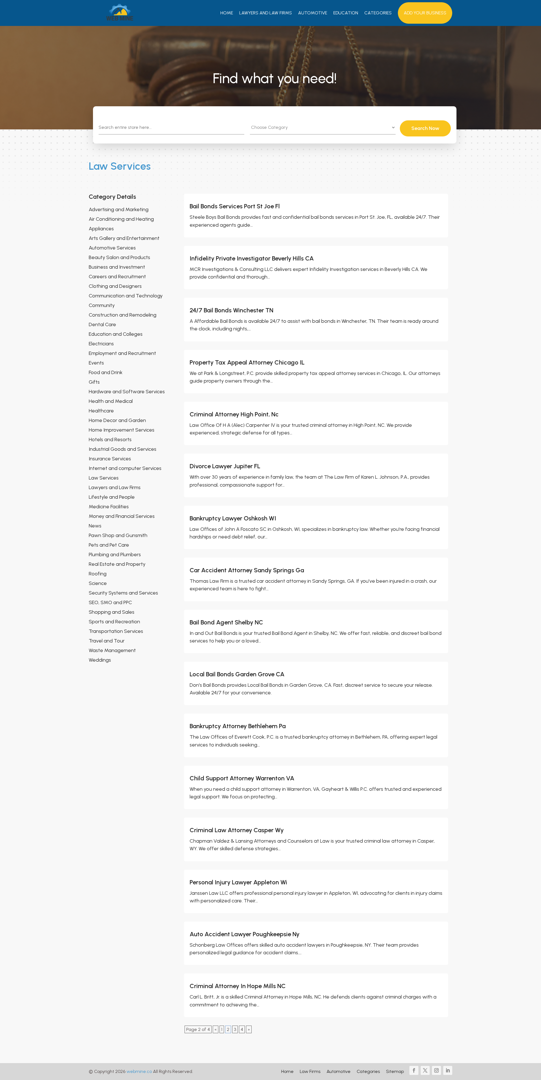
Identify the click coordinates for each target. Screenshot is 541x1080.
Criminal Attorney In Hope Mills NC (238, 986)
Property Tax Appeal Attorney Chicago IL (247, 362)
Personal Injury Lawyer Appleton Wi (238, 882)
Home (226, 13)
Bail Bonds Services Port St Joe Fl (235, 206)
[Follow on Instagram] (436, 1070)
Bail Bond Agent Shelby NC (226, 622)
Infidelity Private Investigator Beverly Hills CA (252, 258)
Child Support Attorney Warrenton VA (242, 778)
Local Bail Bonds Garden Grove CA (237, 674)
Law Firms (310, 1072)
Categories (378, 13)
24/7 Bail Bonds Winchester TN (231, 310)
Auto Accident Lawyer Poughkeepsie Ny (245, 934)
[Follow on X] (425, 1070)
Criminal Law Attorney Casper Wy (237, 830)
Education (345, 13)
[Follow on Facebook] (413, 1070)
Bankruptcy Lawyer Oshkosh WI (233, 518)
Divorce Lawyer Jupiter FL (225, 466)
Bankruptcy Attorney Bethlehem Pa (238, 726)
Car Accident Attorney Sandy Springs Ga (247, 570)
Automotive (312, 13)
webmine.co (139, 1071)
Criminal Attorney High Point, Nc (234, 414)
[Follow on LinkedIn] (447, 1070)
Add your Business (425, 13)
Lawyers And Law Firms (265, 13)
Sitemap (395, 1072)
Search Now (425, 128)
